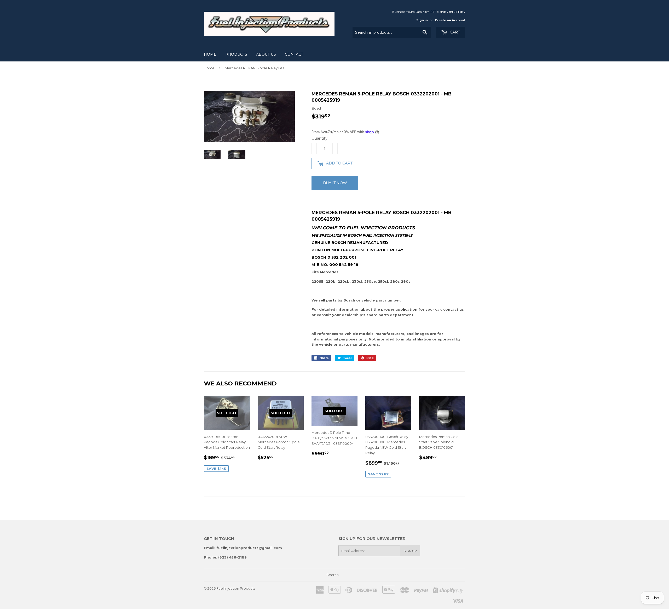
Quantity (319, 138)
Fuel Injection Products (235, 588)
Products (236, 54)
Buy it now (335, 183)
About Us (266, 54)
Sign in (422, 20)
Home (210, 54)
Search (332, 575)
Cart (454, 32)
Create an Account (450, 20)
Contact (294, 54)
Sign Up (410, 551)
